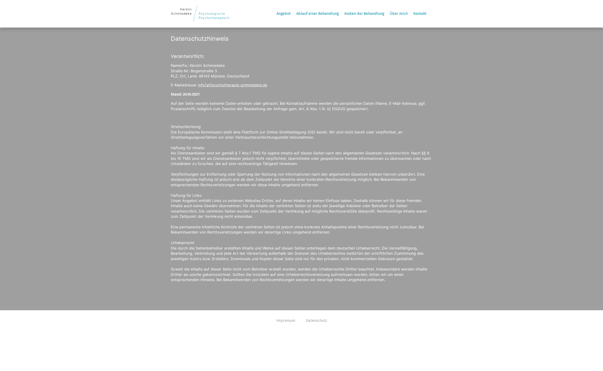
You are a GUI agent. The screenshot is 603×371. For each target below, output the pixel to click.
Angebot (284, 13)
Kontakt (420, 13)
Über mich (399, 13)
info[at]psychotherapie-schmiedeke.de (232, 85)
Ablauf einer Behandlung (317, 13)
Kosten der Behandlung (364, 13)
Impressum (285, 320)
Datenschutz (316, 320)
